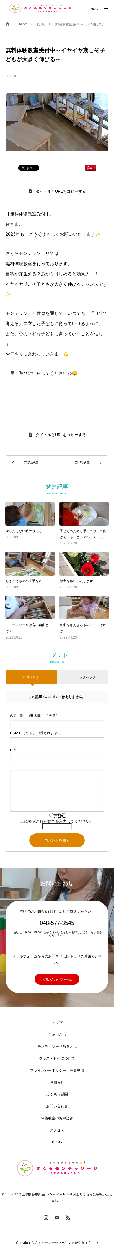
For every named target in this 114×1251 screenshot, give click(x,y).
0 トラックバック (83, 677)
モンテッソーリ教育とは (57, 1046)
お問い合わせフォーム (57, 979)
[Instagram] (46, 1217)
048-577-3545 (57, 923)
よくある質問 (57, 1094)
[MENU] (105, 8)
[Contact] (57, 1217)
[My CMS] (40, 8)
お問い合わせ (57, 1106)
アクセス (57, 1130)
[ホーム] (8, 24)
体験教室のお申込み (57, 1118)
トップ (57, 1022)
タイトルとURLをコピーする (61, 191)
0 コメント (31, 677)
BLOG (57, 1142)
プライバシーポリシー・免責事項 (57, 1070)
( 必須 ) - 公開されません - (36, 733)
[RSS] (68, 1217)
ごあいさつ (57, 1034)
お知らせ (57, 1082)
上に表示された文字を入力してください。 (57, 821)
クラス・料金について (57, 1058)
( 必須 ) (33, 715)
